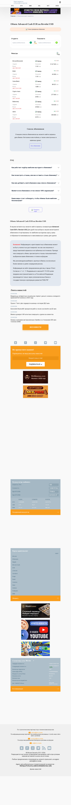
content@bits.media (37, 738)
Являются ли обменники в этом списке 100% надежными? (33, 191)
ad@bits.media (36, 743)
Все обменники (35, 146)
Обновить (15, 598)
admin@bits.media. (35, 761)
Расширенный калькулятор (20, 512)
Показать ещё (36, 210)
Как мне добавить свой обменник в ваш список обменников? (34, 183)
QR (50, 766)
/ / (56, 60)
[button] (31, 42)
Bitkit (14, 71)
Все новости (35, 327)
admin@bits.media (37, 732)
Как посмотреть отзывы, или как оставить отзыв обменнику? (34, 175)
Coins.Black (16, 81)
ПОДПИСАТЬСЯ (34, 364)
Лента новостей (18, 290)
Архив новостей (35, 769)
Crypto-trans (16, 91)
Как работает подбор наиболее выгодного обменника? (32, 167)
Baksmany (16, 101)
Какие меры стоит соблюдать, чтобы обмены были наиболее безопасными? (34, 199)
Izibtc (14, 111)
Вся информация (17, 689)
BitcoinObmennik (18, 61)
